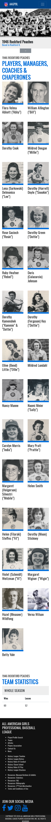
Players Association (15, 745)
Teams (10, 740)
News (10, 751)
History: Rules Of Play (15, 767)
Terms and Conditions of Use (18, 788)
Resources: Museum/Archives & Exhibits (22, 775)
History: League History (16, 759)
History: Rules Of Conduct (17, 761)
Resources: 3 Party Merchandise (20, 786)
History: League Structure (17, 770)
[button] (25, 51)
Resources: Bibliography (16, 783)
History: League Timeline (16, 756)
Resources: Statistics (15, 777)
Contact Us (12, 748)
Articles (10, 743)
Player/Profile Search (15, 737)
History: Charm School (15, 764)
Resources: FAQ (13, 780)
